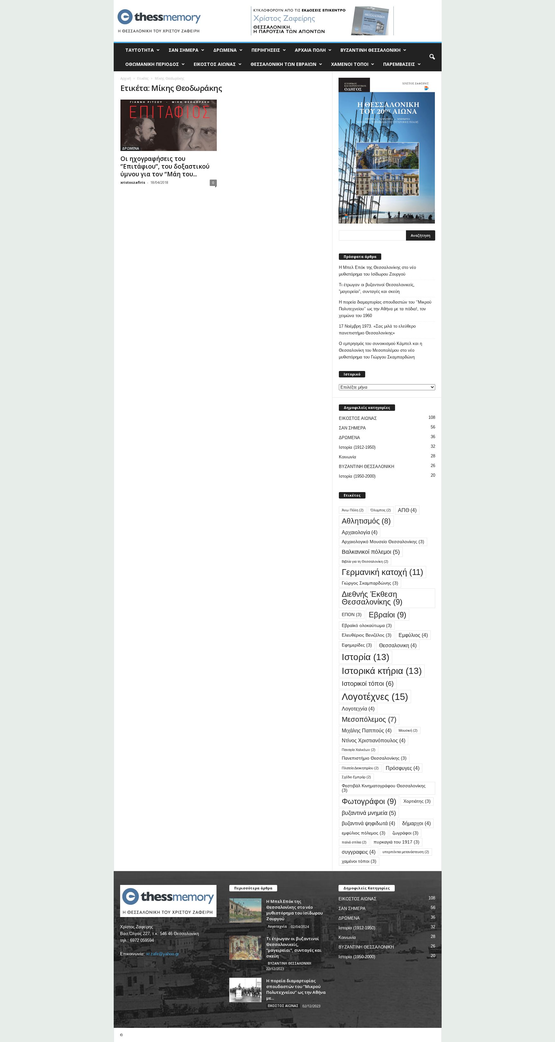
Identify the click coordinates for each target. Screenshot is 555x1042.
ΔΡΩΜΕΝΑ (225, 50)
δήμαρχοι (416, 823)
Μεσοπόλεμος (369, 719)
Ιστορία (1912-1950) (357, 447)
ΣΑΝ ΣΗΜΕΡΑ (183, 50)
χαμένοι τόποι (359, 861)
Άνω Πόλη (353, 510)
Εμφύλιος (413, 635)
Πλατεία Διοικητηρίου (360, 768)
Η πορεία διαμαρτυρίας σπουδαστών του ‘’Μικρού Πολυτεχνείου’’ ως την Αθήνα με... (296, 989)
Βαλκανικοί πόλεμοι (371, 551)
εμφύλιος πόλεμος (363, 833)
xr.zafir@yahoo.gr (162, 953)
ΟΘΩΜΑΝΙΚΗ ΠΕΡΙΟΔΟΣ (152, 64)
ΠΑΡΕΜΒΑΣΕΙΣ (399, 64)
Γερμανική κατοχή (382, 572)
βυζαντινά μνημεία (369, 812)
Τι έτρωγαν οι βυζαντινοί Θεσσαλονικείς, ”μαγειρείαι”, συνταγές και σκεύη (377, 288)
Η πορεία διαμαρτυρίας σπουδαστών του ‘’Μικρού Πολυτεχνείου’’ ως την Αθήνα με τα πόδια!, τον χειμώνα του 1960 (385, 309)
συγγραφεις (358, 852)
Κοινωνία (347, 457)
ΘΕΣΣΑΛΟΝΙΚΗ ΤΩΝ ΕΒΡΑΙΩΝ (283, 64)
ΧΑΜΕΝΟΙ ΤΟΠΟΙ (349, 64)
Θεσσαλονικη (398, 645)
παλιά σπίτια (354, 842)
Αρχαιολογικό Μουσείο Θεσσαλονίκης (383, 541)
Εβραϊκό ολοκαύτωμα (367, 625)
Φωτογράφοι (369, 801)
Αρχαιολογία (359, 532)
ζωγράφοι (405, 833)
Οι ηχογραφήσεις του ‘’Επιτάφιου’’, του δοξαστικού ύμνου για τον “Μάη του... (164, 166)
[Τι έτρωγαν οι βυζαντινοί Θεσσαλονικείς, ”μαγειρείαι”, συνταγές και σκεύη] (245, 948)
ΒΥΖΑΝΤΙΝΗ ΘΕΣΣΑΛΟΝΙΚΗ (370, 50)
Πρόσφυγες (402, 768)
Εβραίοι (387, 614)
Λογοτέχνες (375, 696)
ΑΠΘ (407, 510)
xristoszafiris (132, 182)
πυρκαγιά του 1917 (396, 842)
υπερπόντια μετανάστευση (406, 852)
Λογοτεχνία (358, 708)
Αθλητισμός (366, 521)
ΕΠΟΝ (352, 614)
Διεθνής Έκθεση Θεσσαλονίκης (372, 598)
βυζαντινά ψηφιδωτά (368, 823)
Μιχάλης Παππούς (367, 730)
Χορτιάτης (417, 801)
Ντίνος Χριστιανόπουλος (373, 740)
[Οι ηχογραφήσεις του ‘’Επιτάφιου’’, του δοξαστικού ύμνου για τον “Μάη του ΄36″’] (168, 125)
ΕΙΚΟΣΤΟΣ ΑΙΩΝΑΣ (215, 64)
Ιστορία (365, 657)
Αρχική (125, 78)
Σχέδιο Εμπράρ (356, 777)
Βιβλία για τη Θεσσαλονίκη (365, 561)
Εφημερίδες (357, 645)
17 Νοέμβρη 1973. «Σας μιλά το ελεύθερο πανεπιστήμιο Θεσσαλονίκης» (377, 329)
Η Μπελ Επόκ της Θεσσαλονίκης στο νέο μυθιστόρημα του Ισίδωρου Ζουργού (377, 271)
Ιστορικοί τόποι (368, 683)
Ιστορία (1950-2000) (357, 476)
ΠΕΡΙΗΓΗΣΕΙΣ (265, 50)
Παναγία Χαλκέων (358, 750)
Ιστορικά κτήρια (382, 671)
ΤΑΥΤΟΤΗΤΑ (139, 50)
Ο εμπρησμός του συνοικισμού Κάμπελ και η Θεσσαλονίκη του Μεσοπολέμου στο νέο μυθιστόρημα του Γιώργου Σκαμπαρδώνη (380, 350)
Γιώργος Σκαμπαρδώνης (370, 583)
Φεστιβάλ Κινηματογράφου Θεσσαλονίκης (384, 788)
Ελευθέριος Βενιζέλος (367, 635)
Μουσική (408, 730)
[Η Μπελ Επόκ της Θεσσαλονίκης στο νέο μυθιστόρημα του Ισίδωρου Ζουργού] (245, 910)
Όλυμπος (381, 510)
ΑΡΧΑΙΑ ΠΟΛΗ (310, 50)
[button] (432, 57)
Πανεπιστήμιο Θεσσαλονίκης (374, 758)
